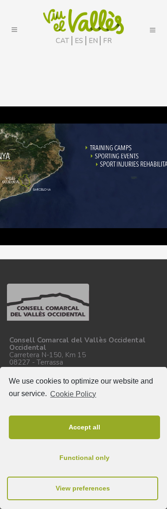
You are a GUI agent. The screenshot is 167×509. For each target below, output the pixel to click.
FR (107, 40)
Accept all (84, 427)
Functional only (84, 457)
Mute (131, 240)
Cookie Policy (73, 394)
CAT (62, 40)
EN (93, 40)
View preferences (83, 488)
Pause (10, 240)
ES (79, 40)
